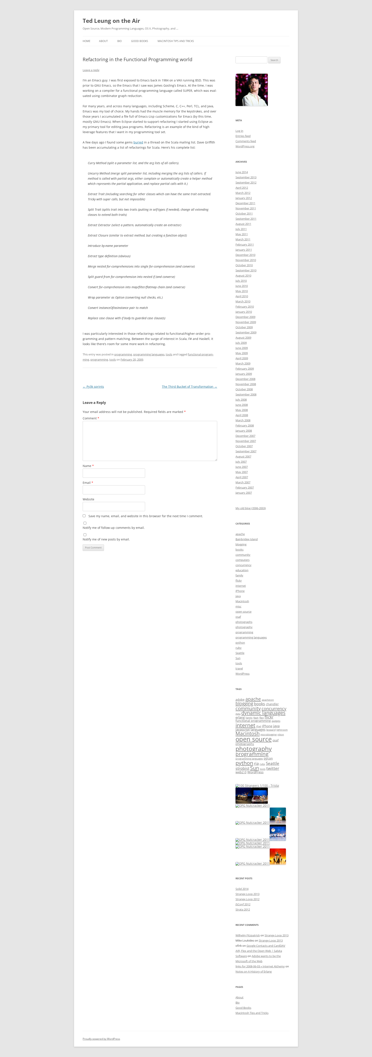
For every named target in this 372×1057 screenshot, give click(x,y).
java (238, 596)
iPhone (240, 591)
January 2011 (244, 250)
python (240, 642)
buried (138, 142)
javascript (243, 729)
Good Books (139, 41)
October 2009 (244, 327)
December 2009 (245, 317)
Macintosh (242, 601)
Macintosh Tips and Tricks (176, 41)
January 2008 (244, 431)
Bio (119, 41)
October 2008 (244, 389)
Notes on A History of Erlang (254, 971)
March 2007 (243, 482)
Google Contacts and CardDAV (265, 946)
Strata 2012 (243, 909)
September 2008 (246, 394)
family (239, 575)
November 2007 (246, 441)
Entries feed (243, 136)
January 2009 (244, 374)
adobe (240, 700)
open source (243, 611)
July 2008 (241, 400)
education (242, 570)
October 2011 (244, 213)
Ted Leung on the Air (111, 21)
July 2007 (241, 462)
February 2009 (245, 368)
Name (88, 466)
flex (261, 717)
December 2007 (245, 436)
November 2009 (246, 322)
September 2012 (246, 182)
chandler (272, 704)
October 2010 (244, 265)
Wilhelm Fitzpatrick (248, 935)
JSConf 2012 (243, 904)
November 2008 (246, 384)
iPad (258, 726)
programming (123, 354)
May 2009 (242, 353)
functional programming (253, 721)
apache (240, 534)
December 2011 (245, 203)
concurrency (243, 565)
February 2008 (245, 425)
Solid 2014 (242, 889)
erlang (240, 717)
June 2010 (242, 286)
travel (239, 668)
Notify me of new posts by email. (106, 539)
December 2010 (245, 255)
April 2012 (242, 188)
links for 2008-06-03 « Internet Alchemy (260, 966)
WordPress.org (245, 146)
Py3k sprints (93, 387)
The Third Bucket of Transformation (189, 387)
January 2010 (244, 312)
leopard (271, 730)
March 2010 (243, 301)
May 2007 (242, 472)
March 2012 (243, 193)
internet (241, 586)
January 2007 (244, 493)
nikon (280, 734)
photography (244, 627)
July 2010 (241, 281)
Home (86, 41)
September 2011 (246, 219)
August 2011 (243, 224)
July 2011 (241, 229)
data (238, 713)
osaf (238, 617)
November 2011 (246, 208)
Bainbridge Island (247, 539)
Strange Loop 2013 (247, 894)
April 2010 (242, 296)
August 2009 (243, 337)
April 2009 (242, 358)
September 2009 (246, 332)
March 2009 (243, 363)
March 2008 (243, 420)
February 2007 (245, 487)
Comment (91, 418)
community (243, 555)
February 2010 (245, 306)
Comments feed (246, 141)
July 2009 (241, 343)
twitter (272, 768)
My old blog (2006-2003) (251, 508)
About (103, 41)
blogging (241, 544)
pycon (268, 758)
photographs (244, 622)
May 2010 (242, 291)
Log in (239, 131)
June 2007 (242, 467)
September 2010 (246, 270)
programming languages (148, 354)
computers (243, 560)
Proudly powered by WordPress (101, 1039)
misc (238, 606)
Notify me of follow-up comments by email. (114, 528)
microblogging (268, 734)
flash (256, 717)
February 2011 (245, 244)
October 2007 (244, 446)
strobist (242, 768)
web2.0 (241, 772)
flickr (239, 580)
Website (88, 499)
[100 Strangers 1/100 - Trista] (257, 785)
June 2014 (242, 172)
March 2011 (243, 239)
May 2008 (242, 410)
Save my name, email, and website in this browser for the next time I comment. (145, 516)
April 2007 (242, 477)
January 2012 (244, 198)
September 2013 (246, 177)
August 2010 (243, 275)
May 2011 (242, 234)
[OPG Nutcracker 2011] (244, 802)
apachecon (268, 699)
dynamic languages (263, 713)
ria (256, 763)
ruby (239, 648)
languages (258, 729)
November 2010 (246, 260)
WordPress (243, 674)
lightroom (282, 729)
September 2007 (246, 451)
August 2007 (243, 456)
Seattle (240, 653)
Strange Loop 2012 (247, 899)
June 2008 (242, 405)
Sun (238, 658)
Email (88, 483)
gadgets (276, 720)
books (239, 549)
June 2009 (242, 348)
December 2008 (245, 379)
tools (169, 354)
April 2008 (242, 415)
